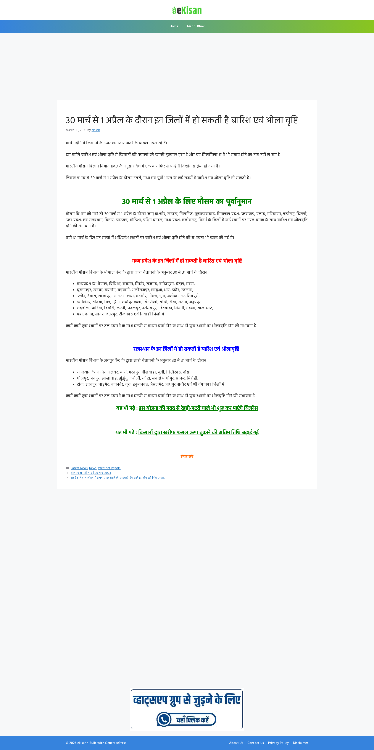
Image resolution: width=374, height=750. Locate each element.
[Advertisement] (187, 67)
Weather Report (109, 468)
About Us (236, 743)
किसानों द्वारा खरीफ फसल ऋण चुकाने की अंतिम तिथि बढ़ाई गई (198, 433)
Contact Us (255, 743)
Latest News (79, 468)
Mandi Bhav (196, 26)
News (93, 468)
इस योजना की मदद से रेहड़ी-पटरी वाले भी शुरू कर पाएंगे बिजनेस (198, 408)
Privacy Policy (278, 743)
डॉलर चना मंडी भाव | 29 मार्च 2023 (91, 473)
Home (174, 26)
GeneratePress (115, 743)
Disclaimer (300, 743)
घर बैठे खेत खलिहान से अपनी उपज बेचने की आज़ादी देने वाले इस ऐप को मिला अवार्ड (118, 478)
